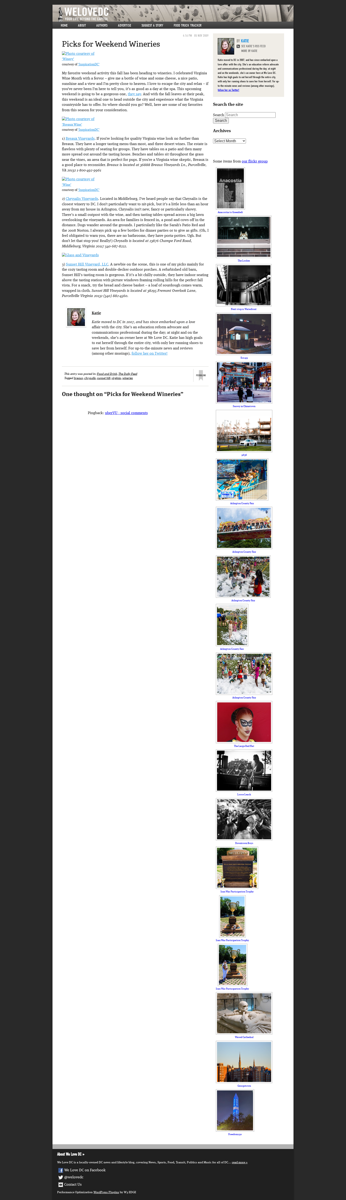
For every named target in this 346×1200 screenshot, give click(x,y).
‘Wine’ (66, 184)
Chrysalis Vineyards (82, 199)
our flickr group (255, 161)
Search (218, 115)
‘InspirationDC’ (89, 64)
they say (134, 94)
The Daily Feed (127, 374)
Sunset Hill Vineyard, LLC (87, 264)
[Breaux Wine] (78, 119)
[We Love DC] (175, 14)
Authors (102, 25)
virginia (116, 378)
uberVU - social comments (126, 413)
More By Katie (249, 51)
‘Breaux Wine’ (72, 124)
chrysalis (90, 378)
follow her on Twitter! (150, 354)
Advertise (124, 25)
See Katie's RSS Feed (253, 46)
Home (64, 25)
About (82, 25)
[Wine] (78, 179)
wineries (127, 378)
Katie (96, 313)
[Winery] (78, 54)
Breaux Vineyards (80, 139)
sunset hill (103, 378)
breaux (78, 378)
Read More (238, 1162)
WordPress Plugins (106, 1192)
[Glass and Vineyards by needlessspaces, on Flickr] (80, 255)
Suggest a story (152, 25)
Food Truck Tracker (187, 25)
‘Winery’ (68, 59)
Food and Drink (107, 374)
